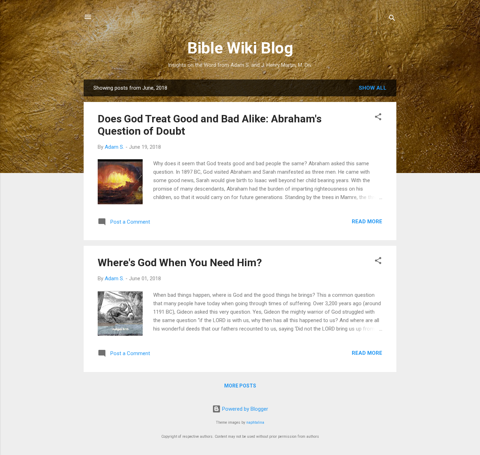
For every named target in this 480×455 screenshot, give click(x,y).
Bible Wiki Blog (240, 48)
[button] (378, 118)
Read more (367, 221)
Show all (373, 88)
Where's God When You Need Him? (180, 262)
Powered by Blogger (244, 409)
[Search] (392, 19)
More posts (240, 386)
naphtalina (255, 422)
